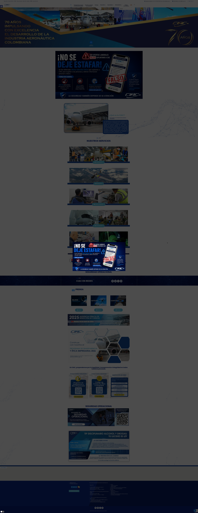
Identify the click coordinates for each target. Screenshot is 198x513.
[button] (2, 511)
